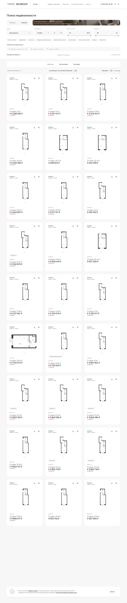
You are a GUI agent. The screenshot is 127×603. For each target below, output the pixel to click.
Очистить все (116, 55)
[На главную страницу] (17, 4)
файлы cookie (33, 591)
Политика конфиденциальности (66, 592)
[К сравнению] (115, 4)
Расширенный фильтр (13, 54)
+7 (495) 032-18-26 (106, 4)
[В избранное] (118, 4)
